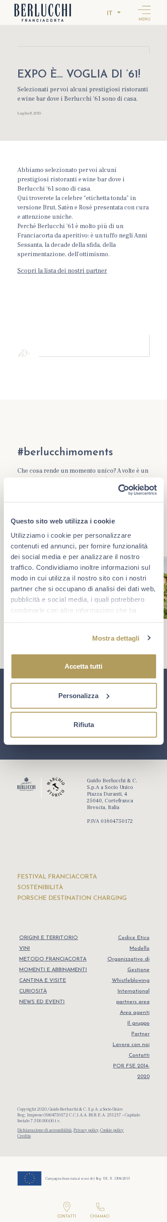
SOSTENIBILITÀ (40, 887)
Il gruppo (138, 1023)
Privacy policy (85, 1130)
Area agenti (135, 1012)
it (110, 13)
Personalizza (78, 695)
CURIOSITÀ (33, 991)
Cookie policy (112, 1130)
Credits (24, 1136)
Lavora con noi (131, 1044)
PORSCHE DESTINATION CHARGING (72, 898)
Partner (140, 1034)
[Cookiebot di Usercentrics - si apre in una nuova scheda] (119, 489)
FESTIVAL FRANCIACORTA (57, 877)
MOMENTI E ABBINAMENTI (53, 970)
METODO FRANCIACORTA (52, 959)
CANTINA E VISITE (42, 980)
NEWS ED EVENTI (42, 1002)
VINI (24, 948)
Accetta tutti (83, 666)
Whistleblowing (131, 980)
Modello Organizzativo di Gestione (128, 959)
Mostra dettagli (116, 638)
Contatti (139, 1055)
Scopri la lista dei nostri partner (62, 271)
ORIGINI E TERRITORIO (48, 937)
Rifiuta (83, 724)
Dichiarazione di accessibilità (44, 1130)
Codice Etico (134, 937)
